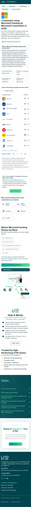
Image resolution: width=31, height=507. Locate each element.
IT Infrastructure (23, 6)
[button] (15, 389)
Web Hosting (5, 9)
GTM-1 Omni (15, 343)
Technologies (12, 6)
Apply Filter (9, 90)
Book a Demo (14, 191)
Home (3, 6)
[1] (19, 153)
